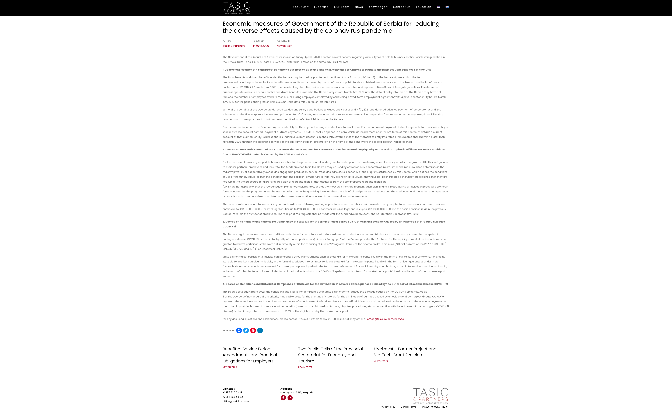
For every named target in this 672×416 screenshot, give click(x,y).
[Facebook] (283, 398)
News (359, 7)
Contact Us (401, 7)
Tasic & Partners (234, 46)
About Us (299, 7)
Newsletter (284, 46)
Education (423, 7)
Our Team (341, 7)
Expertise (321, 7)
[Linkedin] (290, 398)
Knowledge (377, 7)
